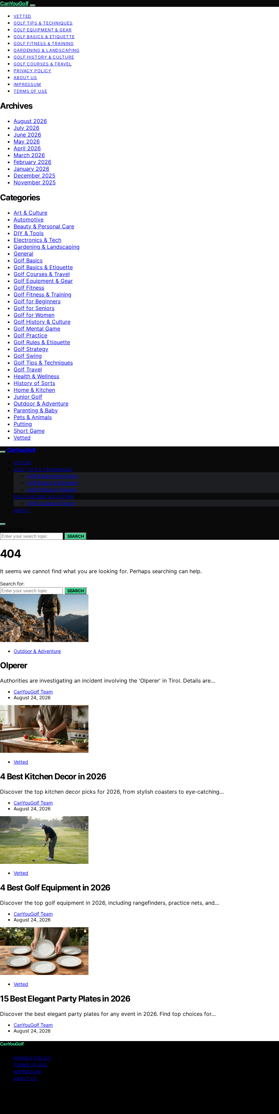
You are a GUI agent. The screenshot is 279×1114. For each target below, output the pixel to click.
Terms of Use (30, 91)
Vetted (22, 16)
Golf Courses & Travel (43, 63)
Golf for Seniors (34, 308)
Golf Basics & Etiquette (44, 36)
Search (75, 536)
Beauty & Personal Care (44, 226)
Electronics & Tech (37, 239)
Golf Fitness (29, 287)
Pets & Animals (33, 417)
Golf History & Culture (44, 57)
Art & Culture (30, 212)
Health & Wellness (36, 376)
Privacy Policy (32, 70)
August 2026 (30, 121)
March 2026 (29, 155)
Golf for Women (34, 314)
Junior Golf (28, 396)
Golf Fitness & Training (44, 43)
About (22, 510)
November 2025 (35, 182)
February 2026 (32, 161)
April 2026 (27, 148)
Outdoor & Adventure (41, 403)
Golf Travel (28, 369)
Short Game (29, 430)
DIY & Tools (29, 233)
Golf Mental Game (37, 328)
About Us (25, 77)
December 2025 (34, 175)
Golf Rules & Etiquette (42, 342)
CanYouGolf (14, 3)
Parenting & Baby (36, 410)
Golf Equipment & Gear (43, 29)
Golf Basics (28, 260)
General (23, 253)
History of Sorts (34, 383)
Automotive (29, 219)
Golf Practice (30, 335)
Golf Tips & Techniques (43, 23)
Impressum (27, 84)
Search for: (12, 529)
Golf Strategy (31, 349)
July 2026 (26, 127)
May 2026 (27, 141)
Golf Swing (28, 355)
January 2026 (31, 168)
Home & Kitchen (34, 389)
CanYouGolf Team (33, 692)
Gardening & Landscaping (47, 50)
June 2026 (27, 134)
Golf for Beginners (37, 301)
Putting (23, 424)
